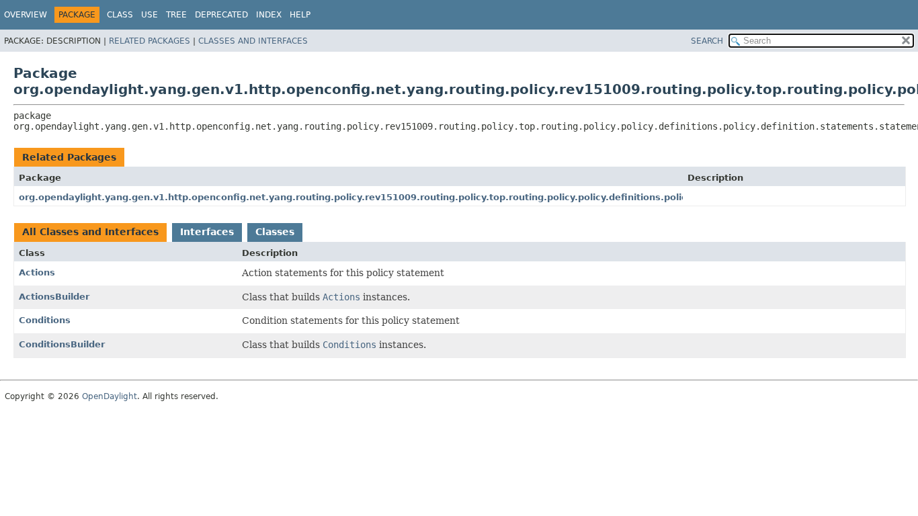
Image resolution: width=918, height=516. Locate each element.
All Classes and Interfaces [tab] (90, 231)
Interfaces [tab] (207, 231)
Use (149, 14)
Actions (37, 272)
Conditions (45, 320)
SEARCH (707, 41)
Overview (25, 14)
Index (269, 14)
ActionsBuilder (54, 297)
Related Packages (149, 41)
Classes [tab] (274, 231)
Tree (176, 14)
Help (300, 14)
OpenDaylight (109, 396)
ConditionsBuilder (62, 344)
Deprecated (221, 14)
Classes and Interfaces (253, 41)
